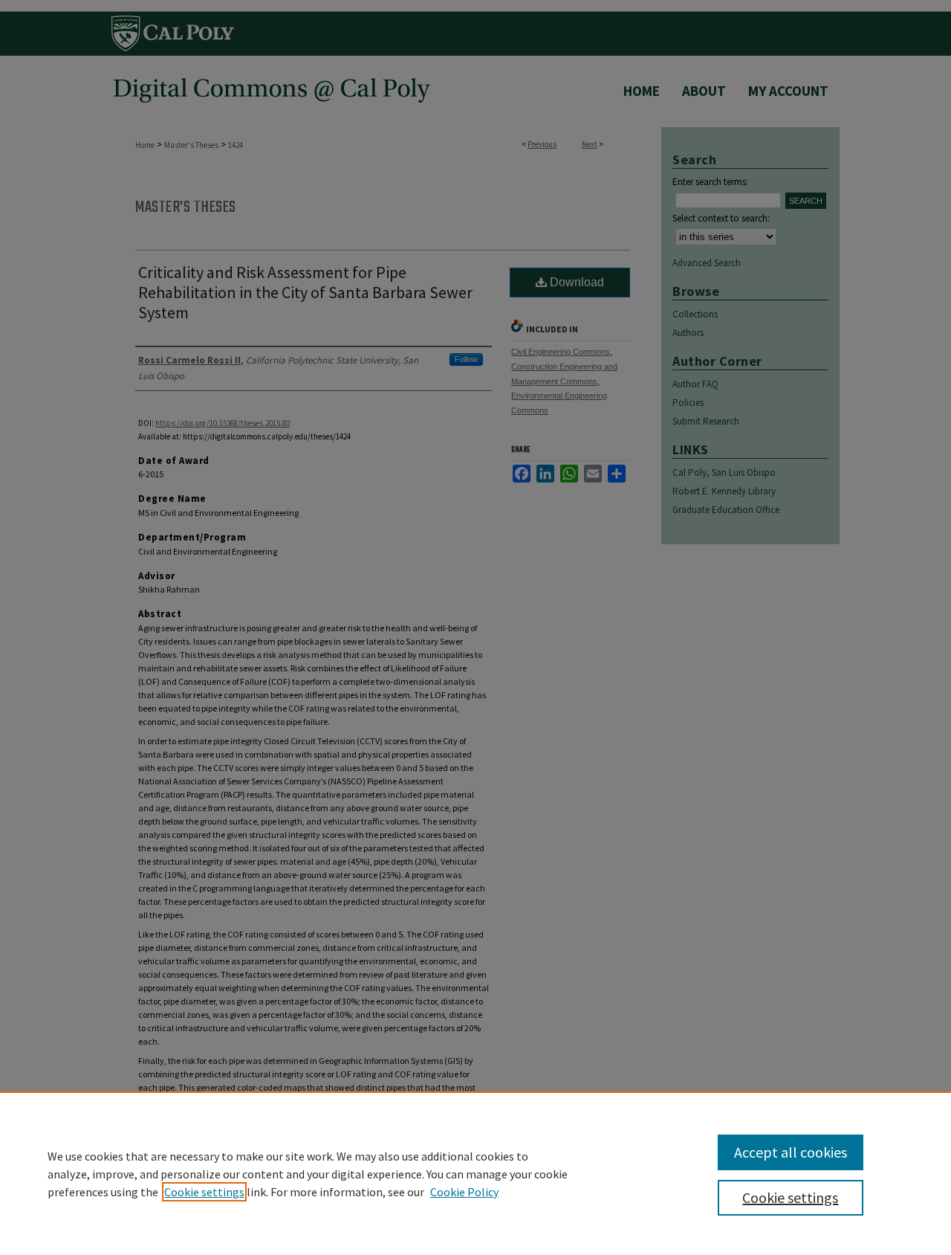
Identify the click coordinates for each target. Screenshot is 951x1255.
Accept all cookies (790, 1152)
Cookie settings (204, 1191)
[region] (475, 1173)
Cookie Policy (464, 1191)
